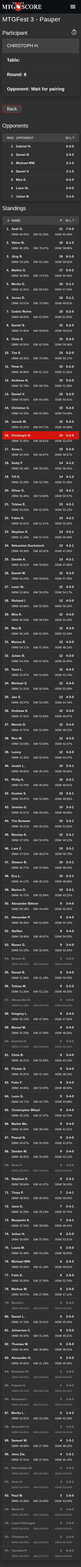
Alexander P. (20, 917)
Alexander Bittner (24, 903)
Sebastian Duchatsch (27, 545)
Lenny (16, 752)
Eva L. (16, 876)
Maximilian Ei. (22, 1468)
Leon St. (22, 188)
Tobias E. (18, 504)
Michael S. (19, 683)
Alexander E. (21, 1000)
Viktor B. (18, 242)
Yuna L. (17, 669)
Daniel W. (18, 573)
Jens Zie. (18, 1454)
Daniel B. (23, 154)
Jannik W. (18, 421)
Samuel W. (19, 1440)
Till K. (15, 476)
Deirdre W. (19, 1151)
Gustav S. (18, 793)
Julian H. (18, 1234)
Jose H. (17, 1481)
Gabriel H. (23, 146)
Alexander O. (21, 1358)
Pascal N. (18, 1137)
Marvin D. (18, 724)
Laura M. (18, 1247)
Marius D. (18, 889)
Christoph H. (21, 435)
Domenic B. (20, 1371)
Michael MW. (25, 163)
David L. (17, 1303)
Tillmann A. (20, 1537)
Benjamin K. (20, 1220)
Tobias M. (18, 986)
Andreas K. (19, 711)
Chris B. (17, 1055)
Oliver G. (18, 490)
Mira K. (21, 179)
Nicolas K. (19, 834)
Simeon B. (19, 862)
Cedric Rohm (21, 311)
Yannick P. (19, 1550)
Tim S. (16, 353)
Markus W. (19, 1289)
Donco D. (18, 958)
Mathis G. (18, 270)
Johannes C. (21, 1330)
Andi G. (17, 229)
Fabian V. (18, 1385)
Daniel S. (18, 325)
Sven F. (16, 1165)
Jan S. (16, 697)
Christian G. (20, 408)
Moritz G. (18, 284)
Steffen (16, 931)
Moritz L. (18, 1413)
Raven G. (18, 945)
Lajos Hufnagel (23, 1523)
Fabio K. (17, 518)
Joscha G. (19, 807)
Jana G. (17, 1206)
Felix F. (16, 1082)
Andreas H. (19, 380)
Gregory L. (19, 1013)
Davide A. (18, 559)
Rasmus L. (19, 1399)
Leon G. (17, 1096)
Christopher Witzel (25, 1110)
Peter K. (17, 366)
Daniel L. (18, 1316)
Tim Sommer (20, 821)
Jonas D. (18, 297)
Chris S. (17, 339)
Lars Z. (16, 848)
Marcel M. (18, 1027)
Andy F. (17, 463)
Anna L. (17, 449)
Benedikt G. (20, 1426)
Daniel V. (22, 171)
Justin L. (18, 766)
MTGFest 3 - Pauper (31, 19)
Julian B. (22, 196)
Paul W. (17, 1495)
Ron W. (16, 738)
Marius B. (18, 642)
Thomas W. (19, 1344)
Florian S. (18, 1068)
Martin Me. (19, 1124)
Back (12, 108)
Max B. (16, 628)
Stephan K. (19, 532)
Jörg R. (16, 256)
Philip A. (17, 779)
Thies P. (17, 1192)
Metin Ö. (17, 1509)
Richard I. (18, 600)
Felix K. (17, 1275)
